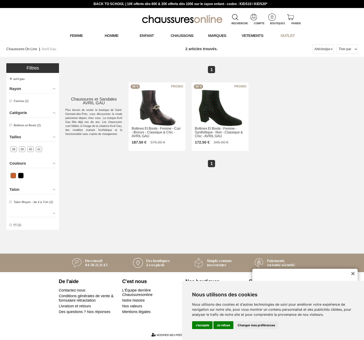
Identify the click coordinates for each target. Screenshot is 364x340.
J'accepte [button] (202, 325)
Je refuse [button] (223, 325)
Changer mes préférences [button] (256, 325)
